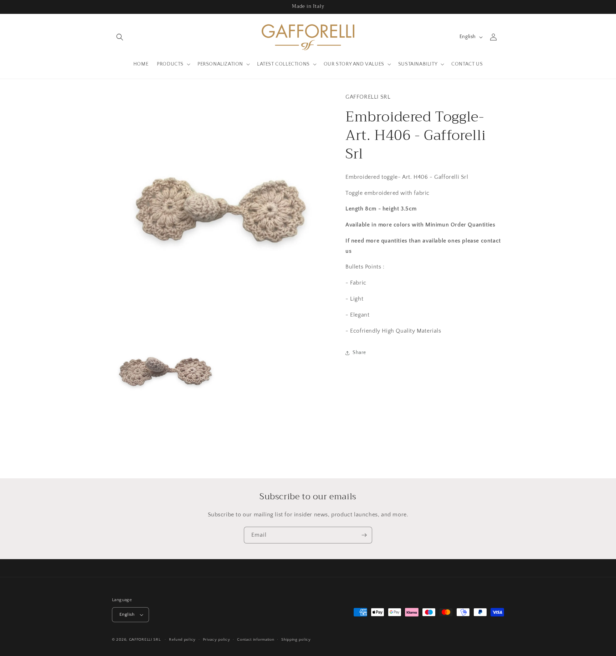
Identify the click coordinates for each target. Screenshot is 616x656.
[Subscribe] (364, 535)
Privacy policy (216, 639)
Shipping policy (296, 639)
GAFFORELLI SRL (145, 639)
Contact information (255, 639)
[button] (120, 37)
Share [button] (359, 352)
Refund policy (182, 639)
